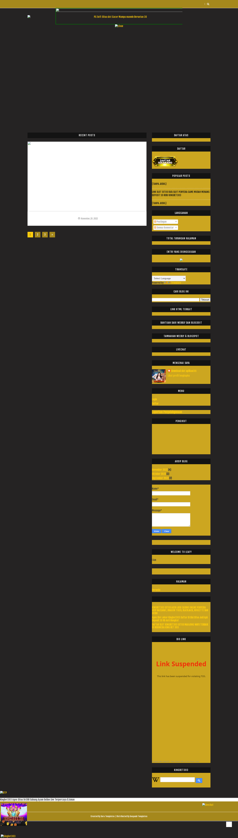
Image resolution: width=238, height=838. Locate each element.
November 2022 (160, 469)
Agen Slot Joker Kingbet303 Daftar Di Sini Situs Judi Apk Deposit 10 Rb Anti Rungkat (180, 619)
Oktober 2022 (159, 473)
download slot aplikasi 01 (184, 370)
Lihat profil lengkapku (179, 375)
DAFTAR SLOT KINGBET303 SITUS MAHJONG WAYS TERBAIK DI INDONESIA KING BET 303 (180, 626)
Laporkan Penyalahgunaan (167, 412)
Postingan (161, 221)
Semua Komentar (165, 227)
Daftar (155, 403)
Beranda (156, 589)
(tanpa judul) (159, 183)
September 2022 (160, 478)
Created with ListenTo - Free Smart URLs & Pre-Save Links (175, 761)
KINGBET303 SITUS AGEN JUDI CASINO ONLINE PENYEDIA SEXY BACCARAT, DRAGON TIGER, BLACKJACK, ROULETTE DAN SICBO (180, 610)
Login (154, 399)
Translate (176, 282)
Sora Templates (108, 816)
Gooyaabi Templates (138, 816)
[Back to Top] (229, 824)
